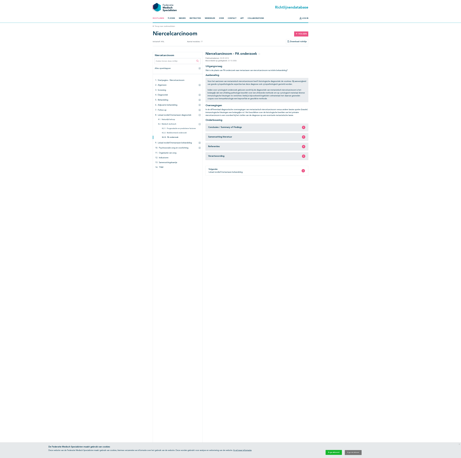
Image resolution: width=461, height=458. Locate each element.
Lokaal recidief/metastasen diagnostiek (174, 115)
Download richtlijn (298, 42)
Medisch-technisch (169, 124)
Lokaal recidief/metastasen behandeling (175, 143)
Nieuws (182, 18)
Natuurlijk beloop (168, 119)
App (242, 18)
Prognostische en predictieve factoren (181, 128)
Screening (162, 90)
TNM (161, 167)
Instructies (195, 18)
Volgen (302, 34)
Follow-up (162, 110)
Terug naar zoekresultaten (164, 26)
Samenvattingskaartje (168, 163)
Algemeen (162, 85)
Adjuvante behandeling (167, 105)
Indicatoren (163, 158)
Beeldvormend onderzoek (177, 133)
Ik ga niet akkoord (353, 452)
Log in (305, 18)
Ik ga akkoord (333, 452)
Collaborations (256, 18)
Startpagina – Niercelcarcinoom (171, 80)
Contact (232, 18)
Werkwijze (210, 18)
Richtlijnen (158, 18)
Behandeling (163, 100)
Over (221, 18)
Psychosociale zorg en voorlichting (173, 148)
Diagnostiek (163, 95)
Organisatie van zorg (167, 153)
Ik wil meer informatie (242, 450)
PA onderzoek (172, 137)
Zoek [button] (172, 18)
